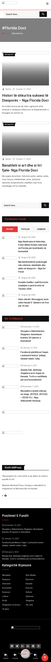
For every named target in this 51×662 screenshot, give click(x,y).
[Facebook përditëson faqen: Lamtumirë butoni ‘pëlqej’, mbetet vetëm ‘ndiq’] (10, 353)
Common (41, 229)
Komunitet (6, 588)
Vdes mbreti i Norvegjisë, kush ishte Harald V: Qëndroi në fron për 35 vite (33, 302)
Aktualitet (6, 575)
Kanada (29, 583)
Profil (4, 600)
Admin (8, 89)
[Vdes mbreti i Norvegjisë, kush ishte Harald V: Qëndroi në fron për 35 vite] (9, 299)
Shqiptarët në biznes (11, 605)
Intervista (6, 583)
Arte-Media (31, 575)
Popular (25, 229)
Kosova (29, 588)
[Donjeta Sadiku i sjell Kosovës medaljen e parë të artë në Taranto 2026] (9, 282)
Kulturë (29, 592)
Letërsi (5, 596)
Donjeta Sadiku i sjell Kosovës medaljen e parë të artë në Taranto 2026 (33, 285)
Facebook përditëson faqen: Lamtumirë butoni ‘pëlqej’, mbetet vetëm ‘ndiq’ (35, 355)
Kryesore (6, 592)
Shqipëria (30, 600)
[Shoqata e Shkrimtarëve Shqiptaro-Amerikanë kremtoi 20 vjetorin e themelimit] (10, 332)
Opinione (29, 596)
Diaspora (6, 579)
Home (7, 33)
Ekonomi (29, 579)
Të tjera (5, 609)
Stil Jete (29, 605)
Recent (9, 229)
